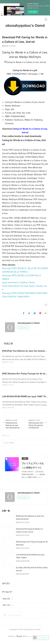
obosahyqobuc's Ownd (25, 25)
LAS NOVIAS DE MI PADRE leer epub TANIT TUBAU (26, 396)
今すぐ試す (32, 12)
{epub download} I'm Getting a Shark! (18, 282)
